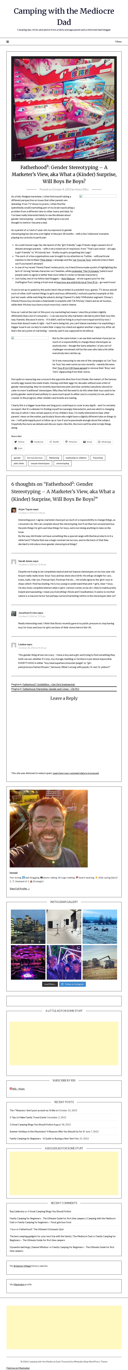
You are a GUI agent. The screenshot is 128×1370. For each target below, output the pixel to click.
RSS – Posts (18, 1088)
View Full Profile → (20, 888)
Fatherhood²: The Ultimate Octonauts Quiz (41, 1229)
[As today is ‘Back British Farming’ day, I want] (100, 962)
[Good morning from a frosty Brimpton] (100, 927)
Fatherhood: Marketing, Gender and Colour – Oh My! (51, 688)
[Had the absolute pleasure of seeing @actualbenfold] (28, 962)
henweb (14, 872)
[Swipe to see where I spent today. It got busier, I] (64, 927)
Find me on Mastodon (18, 1367)
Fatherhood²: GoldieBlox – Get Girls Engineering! (49, 684)
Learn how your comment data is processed (76, 773)
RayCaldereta (17, 1211)
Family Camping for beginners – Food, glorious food (44, 1222)
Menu (118, 41)
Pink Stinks (46, 259)
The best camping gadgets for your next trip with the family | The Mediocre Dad (51, 1236)
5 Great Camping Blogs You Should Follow (31, 1124)
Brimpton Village (22, 1265)
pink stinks (19, 463)
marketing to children (76, 457)
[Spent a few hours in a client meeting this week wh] (28, 927)
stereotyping (62, 463)
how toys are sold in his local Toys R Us (77, 282)
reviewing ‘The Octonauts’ (85, 270)
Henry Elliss (82, 189)
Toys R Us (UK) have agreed (72, 367)
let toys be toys (35, 457)
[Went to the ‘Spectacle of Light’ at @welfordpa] (64, 962)
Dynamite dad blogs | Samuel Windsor (29, 1247)
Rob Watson (68, 278)
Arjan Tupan (25, 509)
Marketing (54, 457)
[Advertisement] (64, 1043)
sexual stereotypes (40, 463)
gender (17, 457)
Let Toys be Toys (82, 259)
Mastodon (19, 1284)
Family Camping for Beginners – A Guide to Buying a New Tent (42, 1138)
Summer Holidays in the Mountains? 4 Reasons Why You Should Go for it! (47, 1131)
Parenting (98, 457)
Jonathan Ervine (27, 612)
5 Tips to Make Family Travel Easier (28, 1117)
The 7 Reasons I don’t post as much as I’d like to (34, 1110)
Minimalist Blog (81, 1361)
